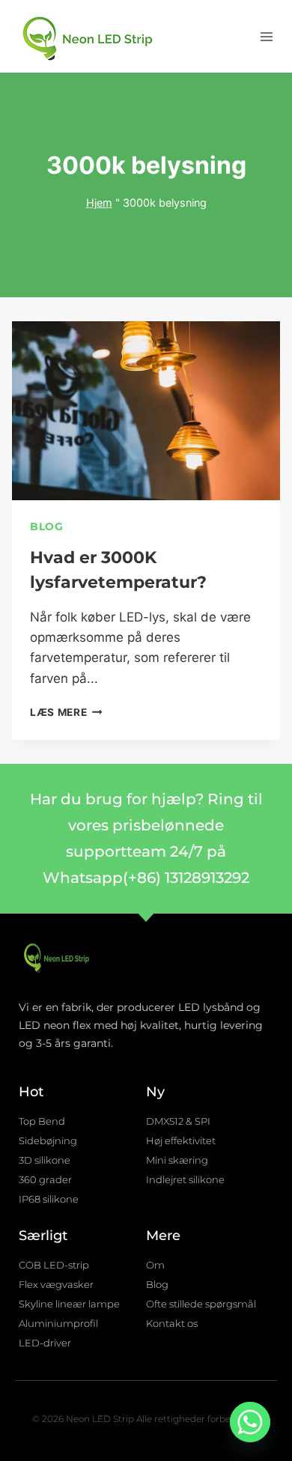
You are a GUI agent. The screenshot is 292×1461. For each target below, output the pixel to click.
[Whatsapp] (250, 1422)
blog (47, 526)
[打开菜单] (266, 36)
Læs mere (66, 712)
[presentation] (146, 410)
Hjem (99, 202)
